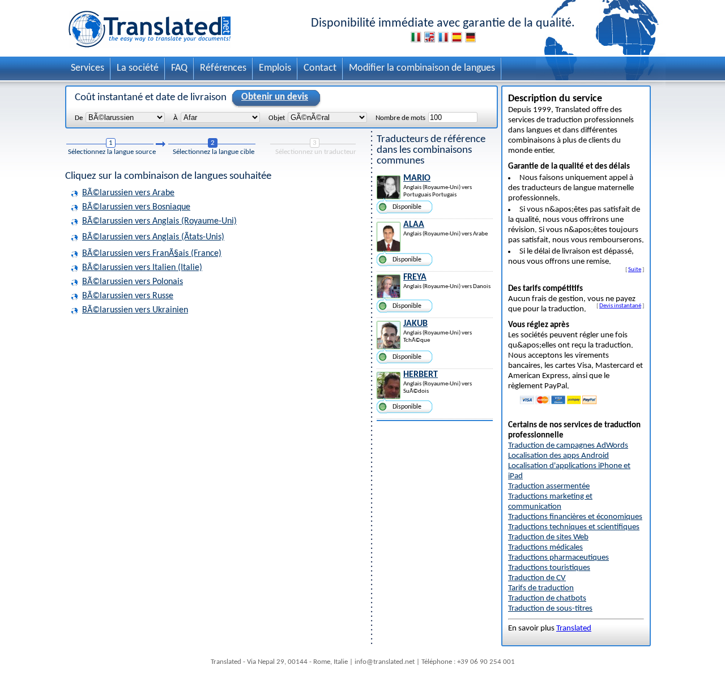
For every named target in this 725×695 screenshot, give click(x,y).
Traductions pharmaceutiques (558, 558)
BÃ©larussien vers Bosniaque (136, 207)
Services (87, 68)
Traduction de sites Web (548, 537)
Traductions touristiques (549, 568)
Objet (276, 118)
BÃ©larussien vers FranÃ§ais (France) (151, 253)
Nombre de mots (400, 118)
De (79, 118)
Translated (573, 628)
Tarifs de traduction (541, 588)
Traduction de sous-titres (550, 608)
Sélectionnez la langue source (112, 152)
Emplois (275, 68)
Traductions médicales (545, 547)
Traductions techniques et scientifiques (573, 527)
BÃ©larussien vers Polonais (132, 281)
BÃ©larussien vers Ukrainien (135, 310)
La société (138, 68)
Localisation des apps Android (558, 456)
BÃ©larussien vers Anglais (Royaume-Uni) (159, 221)
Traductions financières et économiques (575, 517)
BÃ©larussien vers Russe (127, 296)
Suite (634, 269)
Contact (320, 68)
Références (223, 68)
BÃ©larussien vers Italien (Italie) (142, 267)
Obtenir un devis (274, 97)
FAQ (179, 68)
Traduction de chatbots (547, 598)
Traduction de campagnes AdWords (568, 445)
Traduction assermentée (549, 486)
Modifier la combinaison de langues (422, 68)
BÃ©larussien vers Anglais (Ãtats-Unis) (153, 237)
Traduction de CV (537, 578)
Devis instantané (620, 305)
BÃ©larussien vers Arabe (128, 193)
